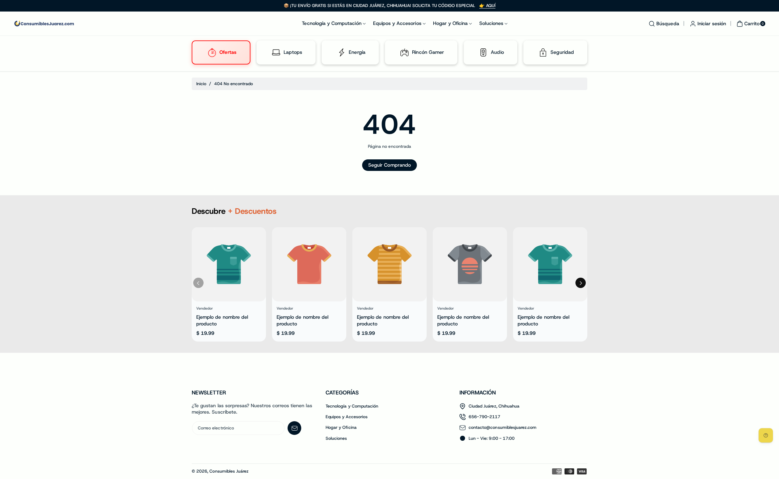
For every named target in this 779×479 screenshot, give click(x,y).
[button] (663, 23)
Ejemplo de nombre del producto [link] (222, 320)
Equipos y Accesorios (347, 416)
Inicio (201, 83)
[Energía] (341, 52)
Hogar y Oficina (341, 427)
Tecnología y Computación (352, 406)
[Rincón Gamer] (405, 52)
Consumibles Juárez (229, 471)
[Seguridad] (543, 52)
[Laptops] (276, 52)
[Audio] (483, 52)
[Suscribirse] (294, 428)
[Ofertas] (212, 52)
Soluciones (336, 438)
